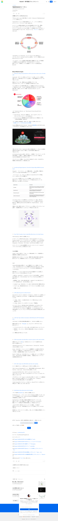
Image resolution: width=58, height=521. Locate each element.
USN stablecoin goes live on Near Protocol (22, 292)
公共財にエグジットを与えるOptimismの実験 (22, 123)
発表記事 (34, 125)
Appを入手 (33, 516)
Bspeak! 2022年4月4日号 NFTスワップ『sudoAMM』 (25, 446)
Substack (23, 519)
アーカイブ (21, 458)
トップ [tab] (14, 479)
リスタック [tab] (17, 467)
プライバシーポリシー (26, 512)
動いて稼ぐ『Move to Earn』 (18, 481)
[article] (29, 483)
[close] (37, 494)
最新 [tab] (16, 479)
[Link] (11, 71)
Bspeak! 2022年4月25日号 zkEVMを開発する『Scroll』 (25, 439)
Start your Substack (27, 516)
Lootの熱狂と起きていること (18, 488)
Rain (22, 342)
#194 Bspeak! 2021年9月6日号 (17, 489)
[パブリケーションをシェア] (48, 2)
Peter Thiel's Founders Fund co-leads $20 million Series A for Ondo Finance (28, 234)
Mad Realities (20, 392)
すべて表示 (15, 500)
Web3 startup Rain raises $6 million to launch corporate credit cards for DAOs (29, 339)
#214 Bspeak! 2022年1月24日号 (18, 482)
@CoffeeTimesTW (21, 432)
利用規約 (29, 511)
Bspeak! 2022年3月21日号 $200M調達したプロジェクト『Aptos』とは (28, 452)
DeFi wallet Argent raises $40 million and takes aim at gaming (26, 363)
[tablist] (16, 468)
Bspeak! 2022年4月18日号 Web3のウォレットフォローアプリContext (28, 441)
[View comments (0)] (16, 14)
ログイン (55, 1)
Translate (14, 5)
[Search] (46, 2)
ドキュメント (36, 29)
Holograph (24, 323)
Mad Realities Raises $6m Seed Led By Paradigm (23, 390)
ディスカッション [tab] (20, 479)
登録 (51, 1)
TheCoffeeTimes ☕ (15, 10)
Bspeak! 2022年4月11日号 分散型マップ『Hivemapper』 (25, 444)
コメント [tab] (14, 467)
